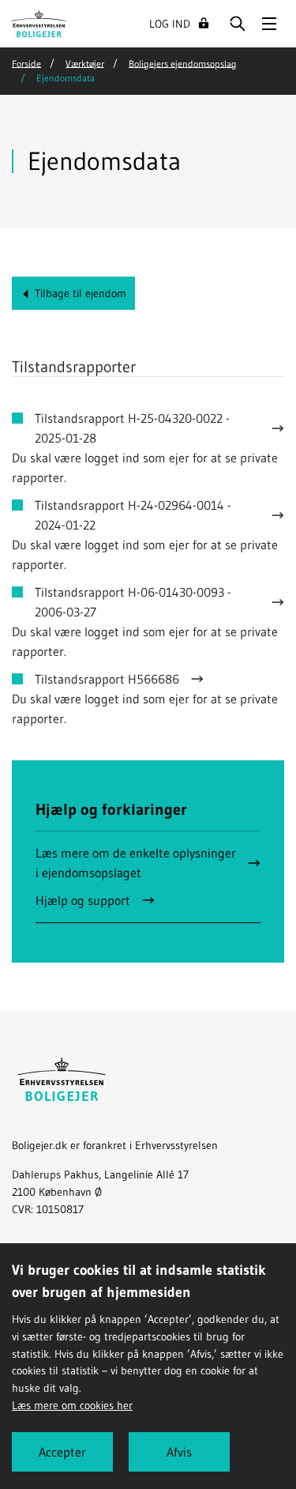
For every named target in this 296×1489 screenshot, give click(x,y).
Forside (26, 63)
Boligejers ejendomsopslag (183, 63)
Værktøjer (85, 63)
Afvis (179, 1452)
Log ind (169, 24)
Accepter (62, 1452)
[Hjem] (39, 22)
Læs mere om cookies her (72, 1405)
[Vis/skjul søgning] (237, 23)
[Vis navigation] (269, 23)
